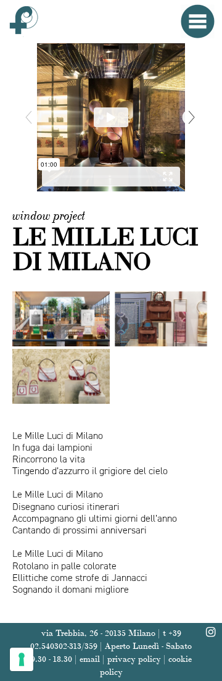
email (90, 658)
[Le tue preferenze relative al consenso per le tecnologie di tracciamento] (21, 659)
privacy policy (134, 658)
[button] (192, 117)
